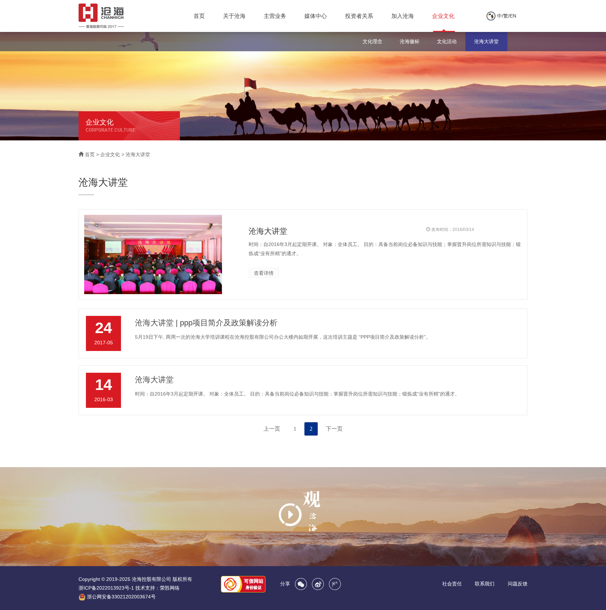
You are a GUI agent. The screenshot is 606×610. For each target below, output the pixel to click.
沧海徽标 (409, 41)
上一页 (271, 429)
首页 (199, 16)
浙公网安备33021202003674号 (121, 596)
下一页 (334, 429)
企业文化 (443, 16)
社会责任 (452, 583)
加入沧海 (402, 16)
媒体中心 (315, 16)
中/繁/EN (506, 16)
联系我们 (484, 583)
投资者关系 (359, 16)
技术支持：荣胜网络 (157, 588)
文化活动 (447, 41)
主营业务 (275, 16)
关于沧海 (234, 16)
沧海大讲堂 (486, 41)
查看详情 (264, 273)
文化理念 (372, 41)
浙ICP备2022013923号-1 (106, 588)
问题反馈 (517, 583)
